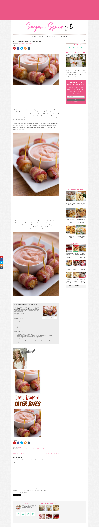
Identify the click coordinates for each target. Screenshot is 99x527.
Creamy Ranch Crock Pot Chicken (81, 204)
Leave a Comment (29, 43)
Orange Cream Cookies (68, 281)
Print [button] (51, 318)
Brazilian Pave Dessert (70, 203)
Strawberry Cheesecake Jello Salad (69, 255)
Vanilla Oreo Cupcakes (82, 281)
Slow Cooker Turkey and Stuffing (81, 221)
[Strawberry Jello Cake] (82, 265)
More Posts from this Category (76, 286)
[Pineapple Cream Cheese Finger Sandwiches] (42, 510)
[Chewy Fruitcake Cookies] (76, 251)
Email (14, 478)
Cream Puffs (69, 268)
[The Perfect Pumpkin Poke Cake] (70, 217)
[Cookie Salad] (76, 277)
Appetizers (19, 447)
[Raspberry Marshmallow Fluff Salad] (42, 519)
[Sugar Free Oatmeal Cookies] (70, 234)
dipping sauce (39, 448)
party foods (50, 448)
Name (14, 474)
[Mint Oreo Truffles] (76, 265)
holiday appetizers (45, 448)
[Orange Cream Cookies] (69, 277)
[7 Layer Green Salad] (81, 234)
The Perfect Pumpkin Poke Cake (70, 221)
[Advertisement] (49, 9)
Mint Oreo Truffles (76, 268)
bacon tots (26, 448)
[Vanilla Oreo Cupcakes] (82, 277)
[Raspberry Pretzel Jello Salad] (49, 519)
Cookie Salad (76, 280)
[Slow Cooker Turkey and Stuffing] (81, 217)
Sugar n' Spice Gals (49, 26)
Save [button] (47, 318)
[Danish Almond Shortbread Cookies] (49, 510)
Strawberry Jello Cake (83, 268)
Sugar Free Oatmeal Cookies (70, 238)
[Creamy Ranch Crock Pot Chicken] (81, 200)
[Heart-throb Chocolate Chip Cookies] (56, 510)
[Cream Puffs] (69, 265)
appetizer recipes (21, 448)
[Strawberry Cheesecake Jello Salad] (69, 251)
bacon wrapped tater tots (32, 448)
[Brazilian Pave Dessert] (70, 200)
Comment (15, 462)
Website (15, 483)
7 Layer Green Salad (81, 237)
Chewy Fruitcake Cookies (76, 255)
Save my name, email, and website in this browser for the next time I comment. (30, 490)
